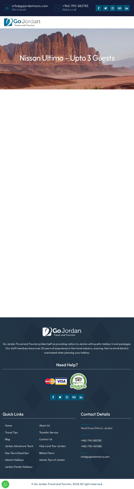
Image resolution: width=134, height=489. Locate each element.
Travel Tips (11, 432)
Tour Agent (22, 290)
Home (8, 425)
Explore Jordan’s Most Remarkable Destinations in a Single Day (46, 234)
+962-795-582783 (91, 437)
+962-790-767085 (91, 446)
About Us (44, 425)
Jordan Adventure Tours (19, 446)
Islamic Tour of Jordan (52, 459)
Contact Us (45, 439)
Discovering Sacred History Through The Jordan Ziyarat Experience (49, 229)
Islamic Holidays (14, 459)
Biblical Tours (23, 264)
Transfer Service (48, 432)
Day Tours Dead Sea (27, 268)
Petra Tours (22, 281)
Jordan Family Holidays (29, 277)
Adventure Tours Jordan (29, 299)
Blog (7, 439)
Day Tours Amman (26, 303)
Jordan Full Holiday (26, 294)
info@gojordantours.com (95, 454)
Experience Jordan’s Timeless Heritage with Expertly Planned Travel (49, 225)
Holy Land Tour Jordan (52, 446)
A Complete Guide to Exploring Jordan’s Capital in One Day (43, 221)
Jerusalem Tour (24, 286)
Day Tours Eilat (24, 272)
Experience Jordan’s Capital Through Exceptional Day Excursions (47, 238)
